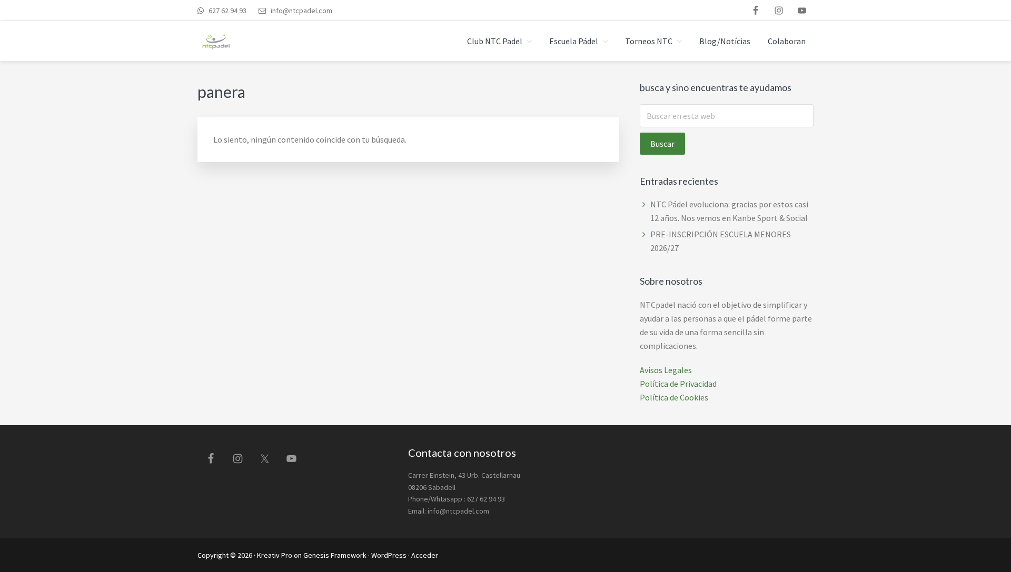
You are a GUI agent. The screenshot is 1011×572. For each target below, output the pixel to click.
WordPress (389, 555)
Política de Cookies (674, 397)
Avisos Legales (666, 370)
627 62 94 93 (226, 10)
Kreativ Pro (274, 555)
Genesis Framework (334, 555)
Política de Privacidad (678, 383)
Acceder (424, 555)
